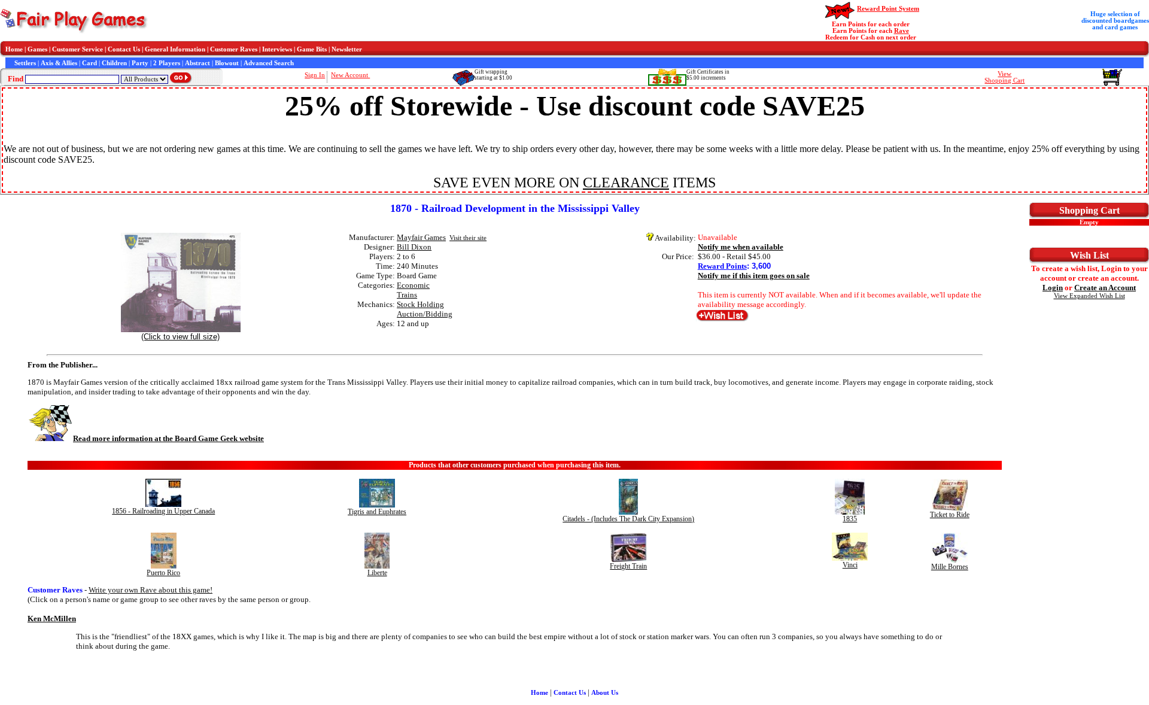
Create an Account (1105, 287)
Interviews (277, 49)
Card (89, 63)
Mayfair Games (421, 237)
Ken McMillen (52, 618)
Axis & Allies (59, 63)
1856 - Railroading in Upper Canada (163, 511)
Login (1052, 287)
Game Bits (312, 49)
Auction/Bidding (424, 313)
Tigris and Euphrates (377, 512)
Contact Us (124, 49)
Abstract (197, 63)
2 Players (166, 63)
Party (140, 63)
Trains (407, 294)
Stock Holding (420, 304)
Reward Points (722, 266)
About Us (604, 692)
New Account (350, 75)
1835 (850, 519)
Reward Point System (888, 8)
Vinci (850, 565)
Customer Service (77, 49)
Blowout (227, 63)
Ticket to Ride (949, 514)
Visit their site (468, 238)
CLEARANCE (626, 182)
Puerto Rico (163, 573)
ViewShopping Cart (1004, 77)
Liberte (377, 573)
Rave (901, 31)
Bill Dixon (414, 246)
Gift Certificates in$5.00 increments (707, 75)
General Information (175, 49)
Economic (413, 285)
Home (14, 49)
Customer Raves (233, 49)
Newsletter (347, 49)
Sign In (315, 75)
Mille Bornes (949, 567)
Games (37, 49)
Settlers (25, 63)
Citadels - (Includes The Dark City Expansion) (628, 519)
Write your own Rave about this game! (150, 589)
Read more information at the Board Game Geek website (168, 438)
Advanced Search (269, 63)
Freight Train (628, 566)
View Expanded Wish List (1089, 296)
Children (114, 63)
